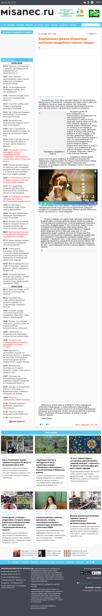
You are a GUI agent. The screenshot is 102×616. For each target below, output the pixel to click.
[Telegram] (92, 3)
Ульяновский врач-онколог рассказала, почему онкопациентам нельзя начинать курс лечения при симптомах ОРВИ (49, 522)
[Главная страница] (28, 10)
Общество (29, 25)
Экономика (39, 25)
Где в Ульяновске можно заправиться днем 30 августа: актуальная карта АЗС (16, 462)
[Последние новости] (26, 60)
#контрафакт (74, 513)
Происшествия (6, 512)
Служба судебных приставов (91, 590)
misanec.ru (10, 588)
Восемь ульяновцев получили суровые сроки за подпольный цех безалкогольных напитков (84, 519)
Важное (38, 455)
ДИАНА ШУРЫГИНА (46, 97)
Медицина (39, 511)
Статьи (19, 455)
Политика (20, 25)
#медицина (39, 513)
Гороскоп (72, 25)
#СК (81, 513)
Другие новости (17, 421)
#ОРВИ (56, 513)
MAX (77, 425)
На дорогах (63, 25)
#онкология (48, 513)
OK (96, 425)
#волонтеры (39, 457)
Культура (54, 25)
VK (92, 425)
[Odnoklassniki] (88, 3)
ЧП (5, 25)
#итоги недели (6, 515)
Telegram (85, 425)
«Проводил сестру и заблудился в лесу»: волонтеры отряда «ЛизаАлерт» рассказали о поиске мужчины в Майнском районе (50, 466)
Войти (98, 2)
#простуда (39, 515)
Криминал (11, 25)
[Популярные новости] (30, 60)
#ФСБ (92, 513)
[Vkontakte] (84, 3)
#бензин (4, 457)
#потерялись (57, 457)
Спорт (47, 25)
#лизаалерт (48, 457)
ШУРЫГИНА (60, 97)
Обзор (19, 511)
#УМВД (86, 513)
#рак (45, 515)
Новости (4, 455)
